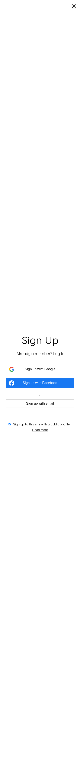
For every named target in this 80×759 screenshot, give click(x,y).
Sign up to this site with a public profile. (41, 424)
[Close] (74, 6)
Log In (58, 353)
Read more (40, 430)
